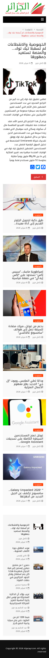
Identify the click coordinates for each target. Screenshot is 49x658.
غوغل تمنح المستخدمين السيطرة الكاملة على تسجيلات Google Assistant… (24, 438)
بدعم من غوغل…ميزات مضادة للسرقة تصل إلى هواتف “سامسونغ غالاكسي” (25, 329)
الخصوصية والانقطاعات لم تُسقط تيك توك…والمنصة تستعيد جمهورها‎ (18, 529)
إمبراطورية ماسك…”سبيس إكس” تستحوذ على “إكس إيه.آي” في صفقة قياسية (27, 275)
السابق (37, 177)
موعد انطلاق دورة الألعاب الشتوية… (20, 549)
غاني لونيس (22, 555)
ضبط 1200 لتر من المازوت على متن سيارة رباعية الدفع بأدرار (18, 620)
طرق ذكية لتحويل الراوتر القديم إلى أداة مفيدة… (28, 222)
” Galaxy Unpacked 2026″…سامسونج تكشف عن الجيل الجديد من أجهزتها (26, 493)
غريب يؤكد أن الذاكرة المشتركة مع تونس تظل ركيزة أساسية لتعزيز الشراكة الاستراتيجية (17, 598)
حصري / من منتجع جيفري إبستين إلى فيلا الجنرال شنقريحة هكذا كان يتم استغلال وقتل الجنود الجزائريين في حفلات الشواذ (18, 572)
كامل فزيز (39, 63)
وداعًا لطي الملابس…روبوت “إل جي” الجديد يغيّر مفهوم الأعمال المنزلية (24, 384)
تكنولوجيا (38, 215)
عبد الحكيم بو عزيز (19, 607)
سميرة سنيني (21, 584)
